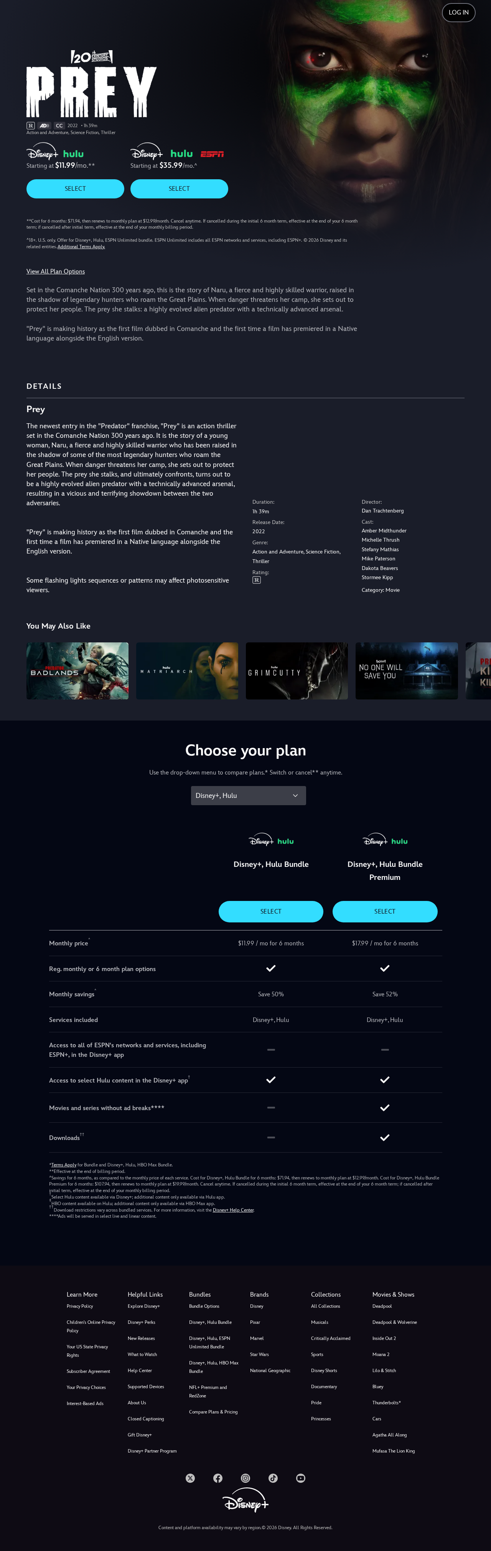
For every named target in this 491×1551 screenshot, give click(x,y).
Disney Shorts (324, 1370)
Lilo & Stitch (384, 1370)
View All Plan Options (55, 271)
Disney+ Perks (141, 1322)
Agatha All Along (389, 1435)
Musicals (319, 1322)
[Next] (476, 670)
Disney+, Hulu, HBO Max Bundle (214, 1367)
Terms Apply (63, 1165)
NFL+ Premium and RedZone (208, 1392)
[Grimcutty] (297, 671)
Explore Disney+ (144, 1306)
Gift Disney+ (140, 1435)
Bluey (377, 1386)
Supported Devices (146, 1386)
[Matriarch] (187, 671)
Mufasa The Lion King (393, 1451)
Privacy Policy (80, 1306)
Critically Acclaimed (331, 1338)
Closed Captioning (146, 1419)
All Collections (325, 1306)
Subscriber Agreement (88, 1371)
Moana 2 (380, 1354)
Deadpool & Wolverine (394, 1322)
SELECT (75, 188)
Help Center (140, 1370)
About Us (137, 1402)
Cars (376, 1419)
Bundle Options (204, 1306)
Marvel (257, 1338)
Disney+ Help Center (233, 1210)
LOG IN (459, 12)
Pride (316, 1402)
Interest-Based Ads (85, 1403)
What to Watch (142, 1354)
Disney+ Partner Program (152, 1451)
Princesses (321, 1419)
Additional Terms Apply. (81, 246)
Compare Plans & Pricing (213, 1412)
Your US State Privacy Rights (87, 1351)
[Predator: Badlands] (77, 671)
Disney (256, 1306)
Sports (317, 1354)
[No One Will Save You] (407, 671)
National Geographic (270, 1370)
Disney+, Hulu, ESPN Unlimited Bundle (209, 1343)
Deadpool (382, 1306)
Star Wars (259, 1354)
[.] (190, 1478)
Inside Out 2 (384, 1338)
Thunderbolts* (386, 1402)
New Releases (141, 1338)
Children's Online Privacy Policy (91, 1326)
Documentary (324, 1386)
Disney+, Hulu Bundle (210, 1322)
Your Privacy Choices (86, 1387)
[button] (154, 1294)
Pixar (255, 1322)
